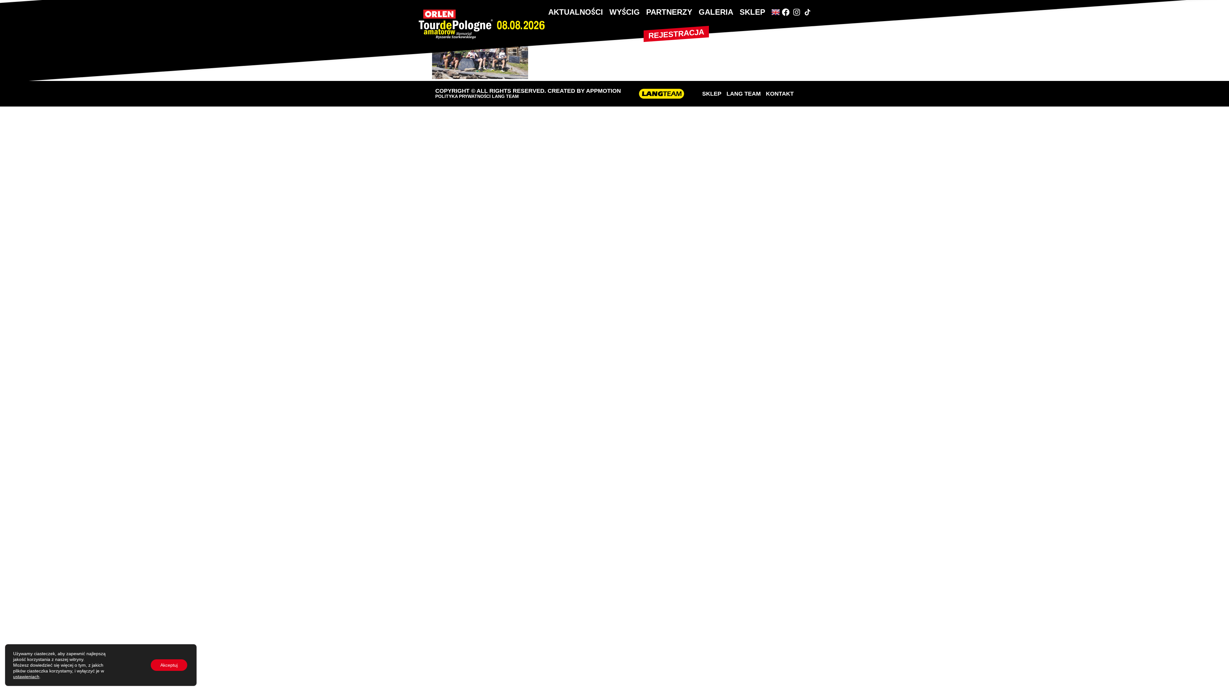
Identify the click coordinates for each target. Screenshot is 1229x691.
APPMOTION (603, 91)
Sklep (752, 12)
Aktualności (575, 12)
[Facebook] (786, 12)
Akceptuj (169, 665)
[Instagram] (796, 12)
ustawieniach (26, 676)
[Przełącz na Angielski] (776, 12)
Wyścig (624, 12)
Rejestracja (676, 34)
